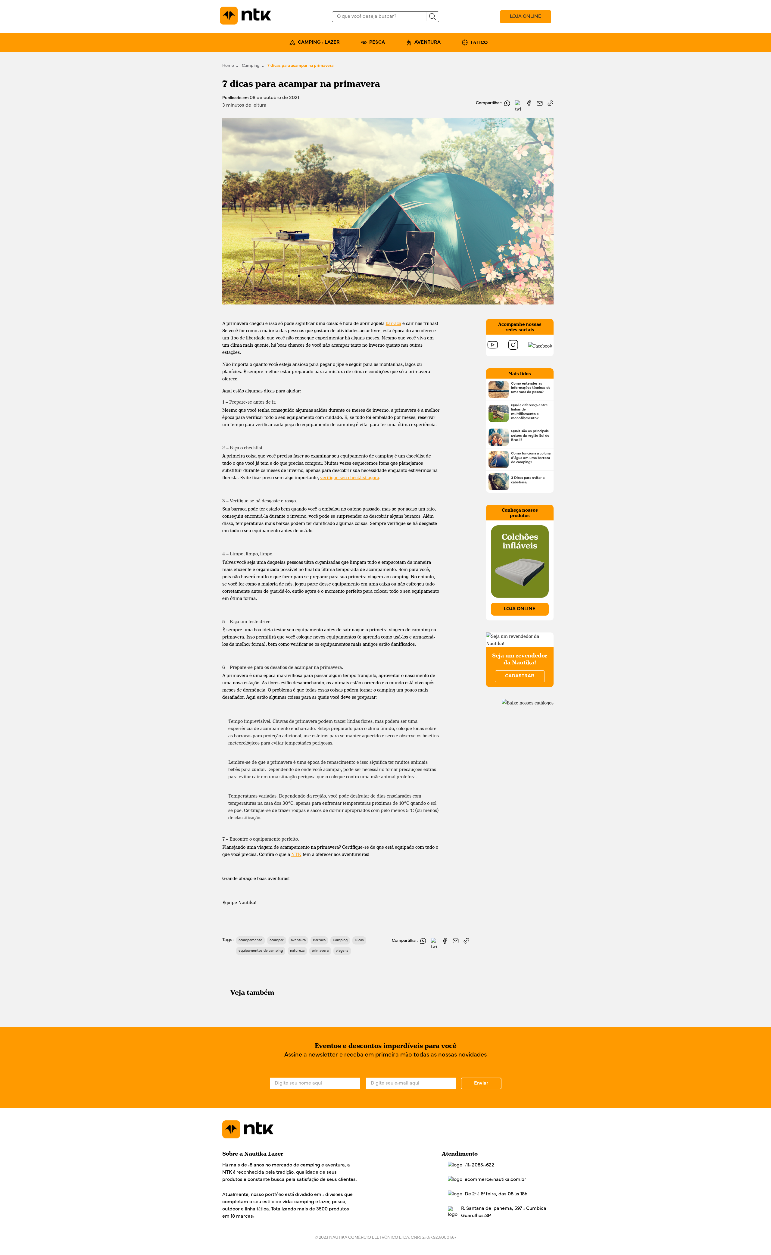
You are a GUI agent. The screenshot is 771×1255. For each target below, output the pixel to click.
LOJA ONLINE (525, 16)
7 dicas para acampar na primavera (300, 66)
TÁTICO (479, 43)
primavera (320, 950)
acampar (277, 940)
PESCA (377, 42)
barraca (393, 323)
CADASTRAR (519, 676)
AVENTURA (427, 42)
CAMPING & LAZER (319, 42)
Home (228, 66)
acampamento (250, 940)
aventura (298, 940)
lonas (418, 728)
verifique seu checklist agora (349, 477)
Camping (251, 66)
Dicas (359, 940)
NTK (296, 854)
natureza (297, 950)
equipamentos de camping (261, 950)
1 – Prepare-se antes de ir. (249, 401)
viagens (342, 950)
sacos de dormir (327, 810)
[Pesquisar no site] (432, 16)
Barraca (319, 940)
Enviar (481, 1083)
